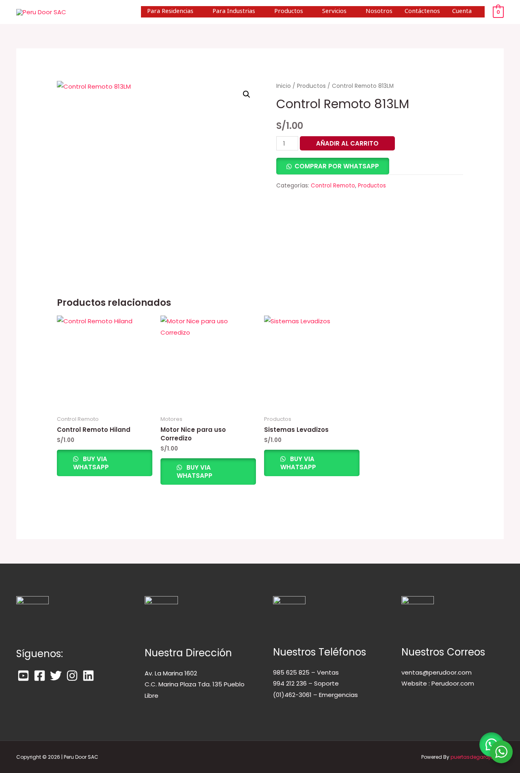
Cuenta (462, 12)
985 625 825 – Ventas (306, 672)
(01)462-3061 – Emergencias (315, 694)
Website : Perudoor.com (437, 683)
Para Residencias (170, 12)
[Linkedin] (88, 675)
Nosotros (379, 12)
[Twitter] (56, 675)
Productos (288, 12)
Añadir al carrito (347, 143)
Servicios (334, 12)
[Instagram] (72, 675)
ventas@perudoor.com (436, 672)
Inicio (283, 86)
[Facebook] (39, 675)
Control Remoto (333, 185)
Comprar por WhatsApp (337, 166)
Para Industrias (233, 12)
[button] (246, 94)
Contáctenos (422, 12)
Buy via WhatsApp (91, 463)
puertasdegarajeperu (477, 756)
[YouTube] (23, 675)
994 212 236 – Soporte (306, 683)
